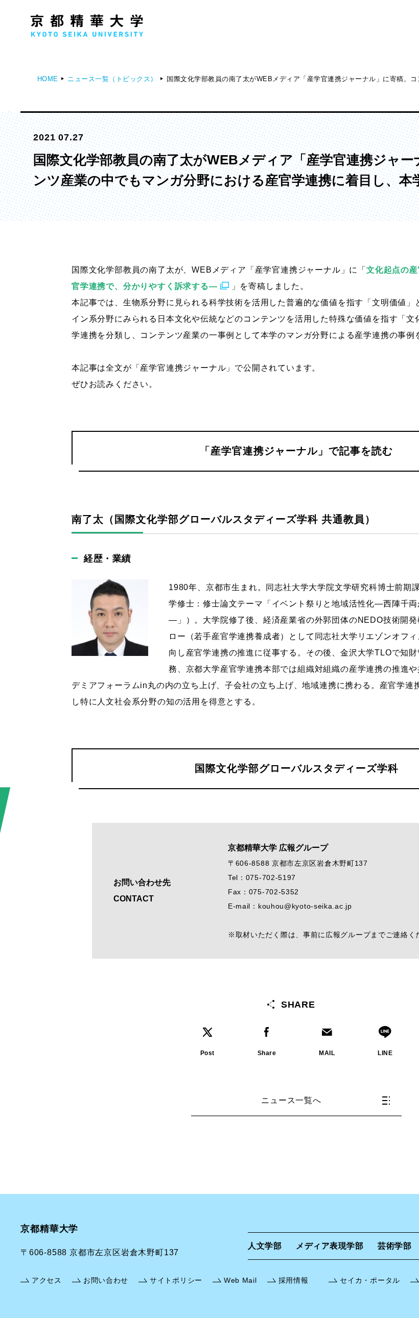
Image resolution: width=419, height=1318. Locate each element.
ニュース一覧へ (291, 1100)
